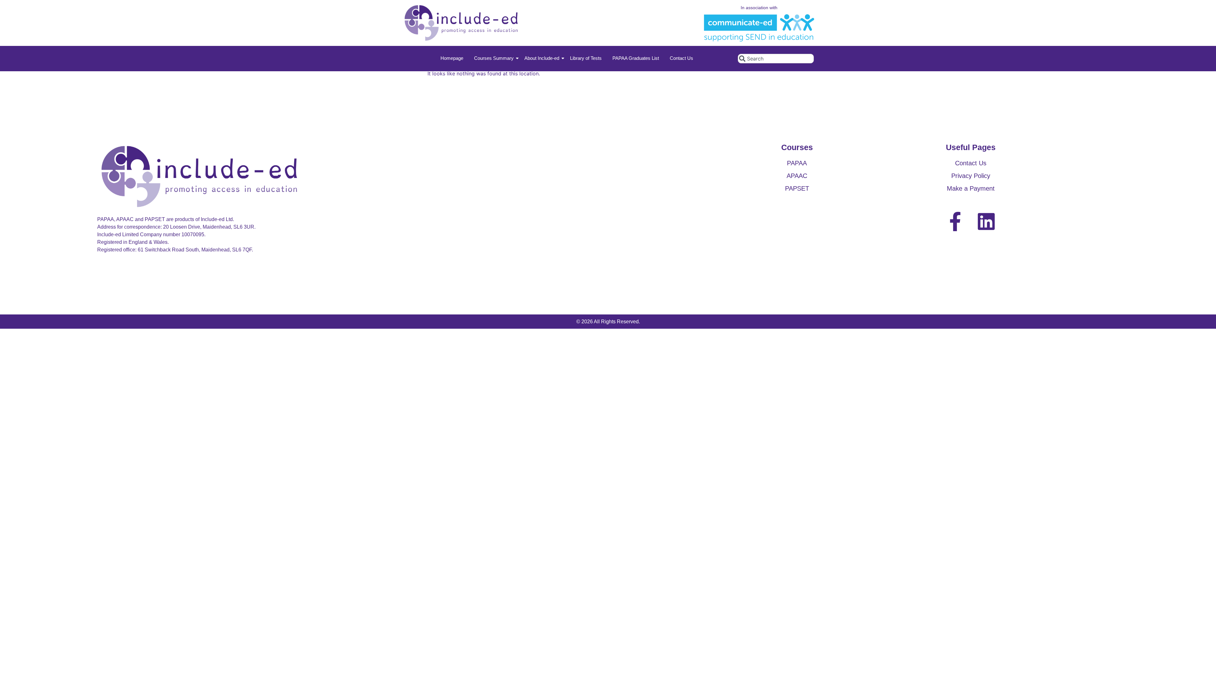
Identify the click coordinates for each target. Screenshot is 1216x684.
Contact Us (681, 58)
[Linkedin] (986, 221)
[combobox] (776, 58)
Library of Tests (586, 58)
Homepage (451, 58)
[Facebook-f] (955, 221)
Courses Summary (494, 58)
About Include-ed (541, 58)
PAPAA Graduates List (635, 58)
